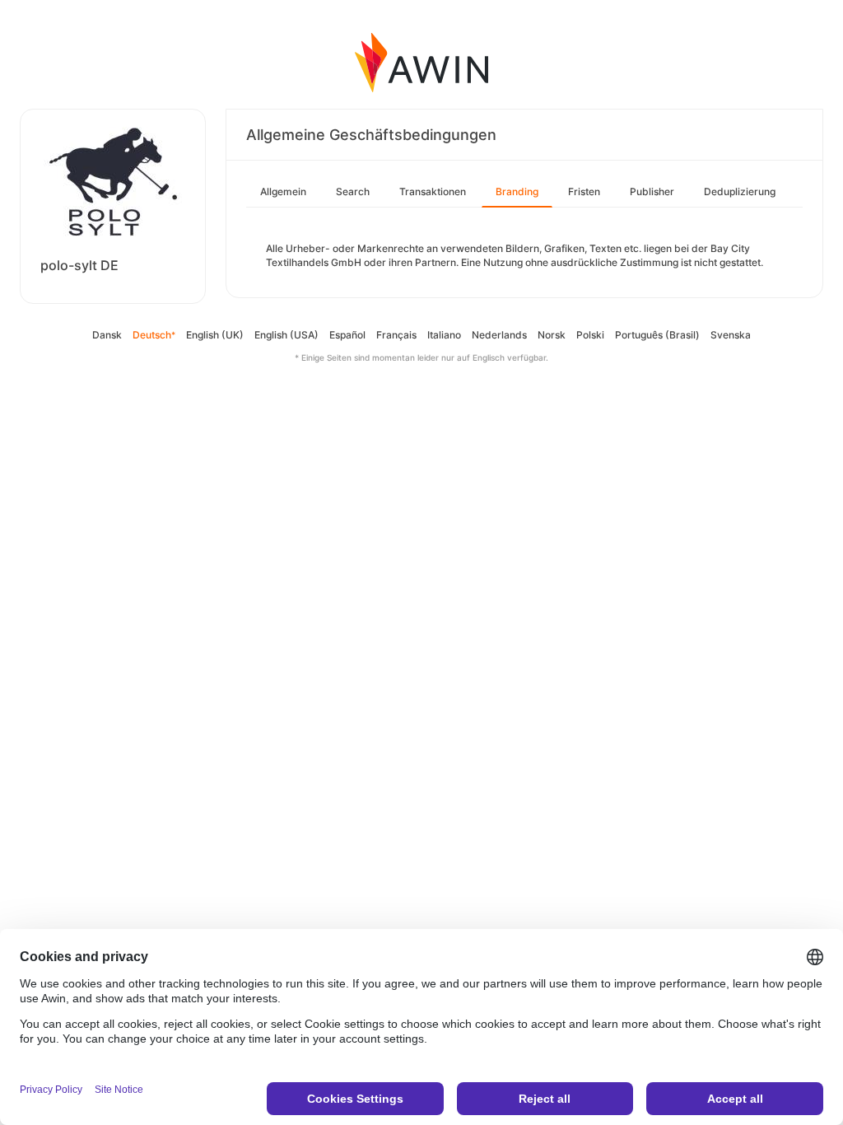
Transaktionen (432, 191)
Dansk (107, 335)
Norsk (552, 335)
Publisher (652, 191)
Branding (517, 191)
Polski (590, 335)
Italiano (444, 335)
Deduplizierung (739, 191)
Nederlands (499, 335)
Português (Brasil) (657, 335)
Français (396, 335)
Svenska (730, 335)
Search (353, 191)
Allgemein (283, 191)
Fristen (584, 191)
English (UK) (215, 335)
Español (347, 335)
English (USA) (286, 335)
